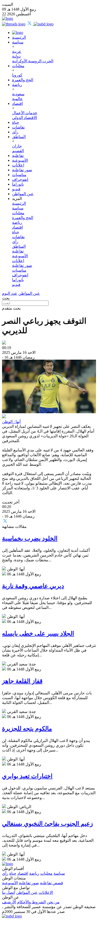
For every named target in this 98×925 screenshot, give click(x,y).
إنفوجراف (20, 179)
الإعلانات (46, 892)
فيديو (16, 189)
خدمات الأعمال (24, 113)
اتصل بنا (8, 892)
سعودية (18, 94)
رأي (15, 132)
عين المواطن (23, 194)
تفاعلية (18, 155)
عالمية (17, 99)
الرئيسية (19, 37)
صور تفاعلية (22, 170)
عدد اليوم (9, 293)
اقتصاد (17, 103)
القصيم (18, 151)
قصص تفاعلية (51, 883)
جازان (17, 146)
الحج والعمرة (22, 80)
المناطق (19, 137)
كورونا (17, 75)
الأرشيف (9, 902)
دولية (16, 56)
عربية (16, 51)
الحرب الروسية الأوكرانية (32, 61)
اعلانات (18, 165)
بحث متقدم (11, 308)
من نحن (53, 902)
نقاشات (18, 127)
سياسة (17, 42)
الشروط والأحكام (31, 902)
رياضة (17, 84)
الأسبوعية (20, 160)
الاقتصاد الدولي (24, 117)
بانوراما (18, 184)
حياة (15, 122)
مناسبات (19, 175)
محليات (18, 66)
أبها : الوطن (11, 421)
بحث (6, 298)
